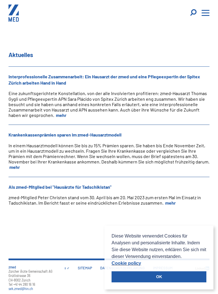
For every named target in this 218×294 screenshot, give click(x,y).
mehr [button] (60, 115)
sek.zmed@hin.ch (21, 288)
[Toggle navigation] (193, 12)
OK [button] (159, 276)
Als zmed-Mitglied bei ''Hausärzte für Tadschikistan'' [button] (60, 187)
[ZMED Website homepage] (14, 13)
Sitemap (85, 268)
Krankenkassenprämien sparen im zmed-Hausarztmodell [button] (65, 134)
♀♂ (67, 268)
